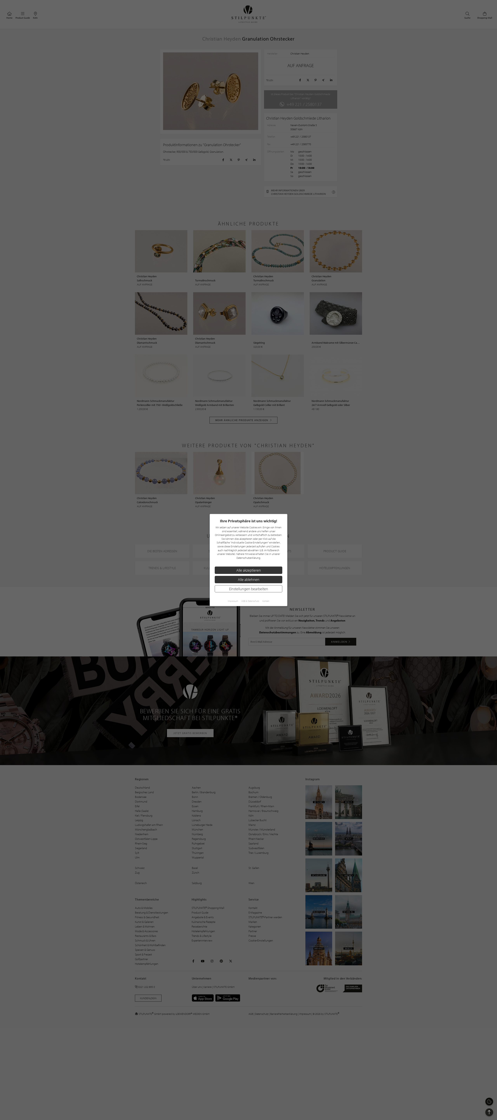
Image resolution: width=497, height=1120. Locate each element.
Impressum (233, 601)
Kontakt (265, 601)
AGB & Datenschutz (250, 601)
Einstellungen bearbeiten (248, 588)
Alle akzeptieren (248, 570)
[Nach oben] (489, 1112)
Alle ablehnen (248, 579)
